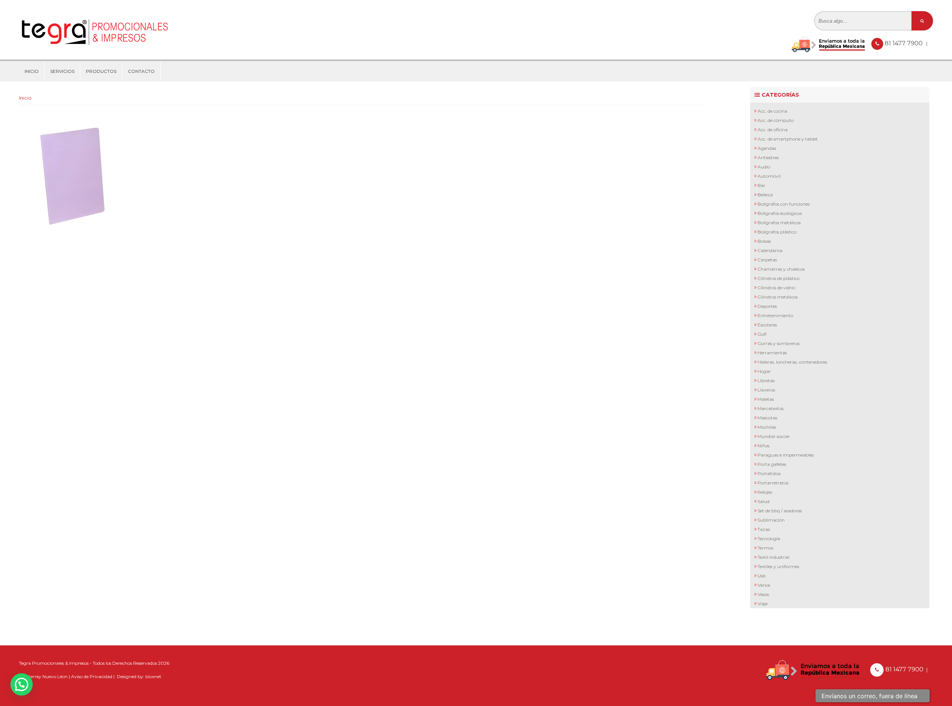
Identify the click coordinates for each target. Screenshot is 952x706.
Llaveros (766, 390)
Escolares (767, 325)
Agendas (767, 148)
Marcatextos (771, 408)
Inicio (32, 71)
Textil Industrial (773, 557)
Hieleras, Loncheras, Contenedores (792, 362)
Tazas (764, 529)
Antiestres (768, 157)
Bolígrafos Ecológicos (780, 213)
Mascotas (767, 417)
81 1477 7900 (904, 43)
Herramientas (772, 352)
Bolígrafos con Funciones (784, 204)
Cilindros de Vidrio (776, 287)
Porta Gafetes (772, 464)
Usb (762, 575)
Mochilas (767, 427)
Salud (763, 501)
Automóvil (769, 176)
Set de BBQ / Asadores (780, 510)
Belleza (765, 194)
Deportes (767, 306)
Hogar (764, 371)
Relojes (765, 492)
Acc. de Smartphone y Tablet (788, 139)
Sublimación (771, 520)
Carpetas (767, 259)
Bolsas (764, 241)
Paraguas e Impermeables (786, 455)
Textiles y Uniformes (778, 566)
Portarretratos (773, 483)
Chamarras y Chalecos (781, 269)
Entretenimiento (775, 315)
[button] (21, 684)
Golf (762, 334)
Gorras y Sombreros (779, 343)
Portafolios (769, 473)
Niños (763, 445)
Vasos (763, 594)
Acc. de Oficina (773, 129)
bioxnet (153, 676)
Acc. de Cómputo (776, 120)
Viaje (763, 603)
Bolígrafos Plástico (777, 232)
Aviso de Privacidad (91, 676)
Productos (101, 71)
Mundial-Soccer (774, 436)
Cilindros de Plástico (779, 278)
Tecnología (769, 538)
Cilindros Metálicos (778, 297)
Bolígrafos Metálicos (779, 222)
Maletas (766, 399)
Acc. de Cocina (772, 111)
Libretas (766, 380)
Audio (764, 167)
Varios (764, 585)
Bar (761, 185)
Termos (765, 548)
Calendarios (770, 250)
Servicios (62, 71)
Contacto (141, 71)
